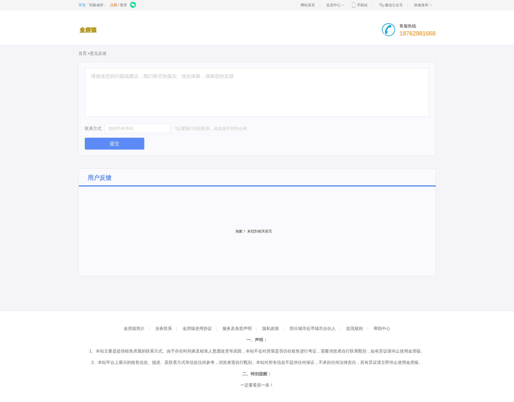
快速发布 (421, 5)
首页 (83, 53)
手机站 (362, 5)
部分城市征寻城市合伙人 (313, 328)
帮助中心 (382, 328)
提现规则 (354, 328)
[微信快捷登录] (133, 5)
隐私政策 (270, 328)
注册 (113, 5)
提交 (114, 143)
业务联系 (163, 328)
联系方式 (93, 128)
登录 (123, 5)
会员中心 (333, 5)
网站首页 (308, 5)
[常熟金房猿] (90, 30)
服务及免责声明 (237, 328)
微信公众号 (394, 5)
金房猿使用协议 (197, 328)
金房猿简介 (134, 328)
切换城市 (96, 5)
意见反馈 (98, 53)
